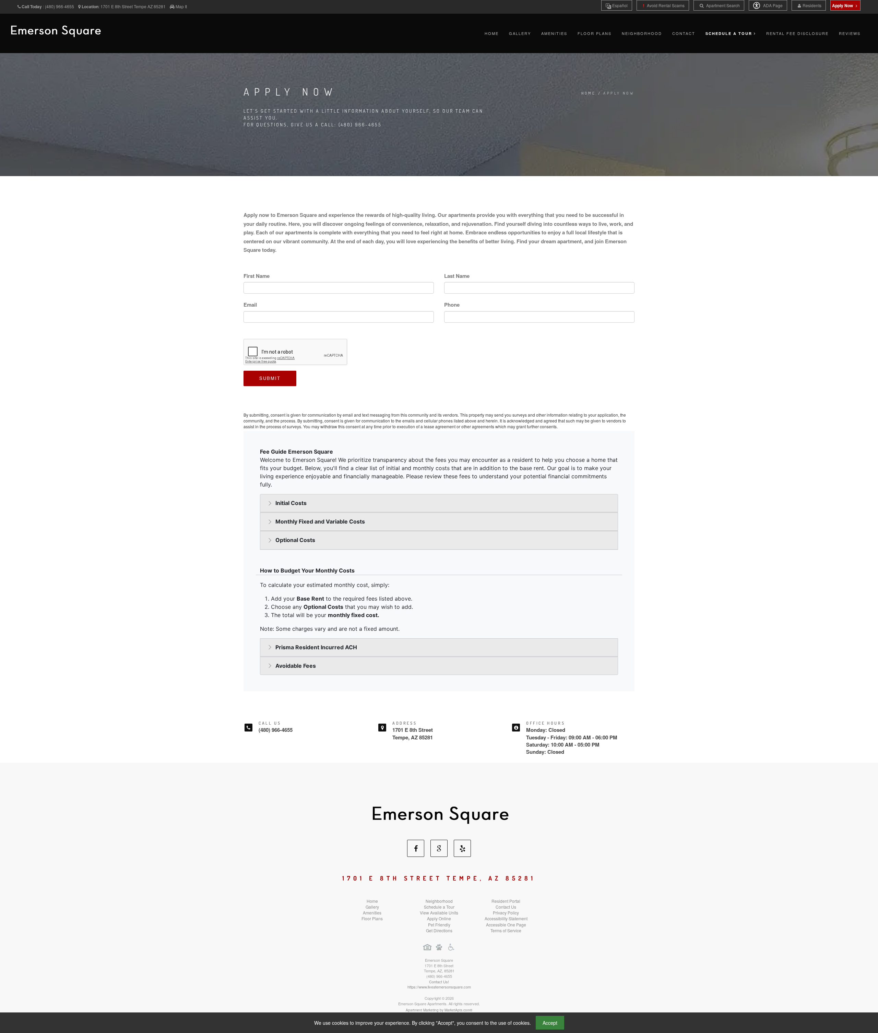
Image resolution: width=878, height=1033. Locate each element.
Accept (550, 1022)
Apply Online (439, 918)
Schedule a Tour (439, 907)
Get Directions (439, 930)
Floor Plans (595, 33)
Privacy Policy (506, 912)
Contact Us (506, 907)
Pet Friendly (439, 924)
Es (619, 5)
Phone (452, 304)
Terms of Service (505, 930)
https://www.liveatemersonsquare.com (439, 986)
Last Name (457, 276)
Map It (181, 6)
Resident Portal (505, 901)
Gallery (520, 33)
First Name (257, 276)
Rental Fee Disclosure (797, 33)
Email (250, 304)
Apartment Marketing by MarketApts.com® (439, 1010)
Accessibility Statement (506, 918)
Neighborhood (642, 33)
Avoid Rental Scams (665, 5)
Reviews (850, 33)
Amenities (554, 33)
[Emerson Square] (439, 812)
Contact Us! (439, 981)
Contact (683, 33)
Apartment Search (722, 5)
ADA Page (772, 5)
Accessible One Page (506, 924)
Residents (812, 5)
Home (492, 33)
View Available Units (439, 912)
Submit (270, 378)
